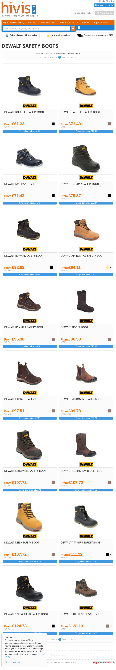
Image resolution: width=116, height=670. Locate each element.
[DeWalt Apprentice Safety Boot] (86, 229)
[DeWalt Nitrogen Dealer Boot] (86, 373)
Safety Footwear (48, 22)
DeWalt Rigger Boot (74, 327)
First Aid (85, 22)
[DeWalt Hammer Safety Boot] (30, 301)
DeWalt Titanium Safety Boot (80, 542)
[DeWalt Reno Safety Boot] (30, 516)
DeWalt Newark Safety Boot (23, 255)
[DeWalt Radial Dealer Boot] (30, 373)
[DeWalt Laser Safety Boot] (30, 158)
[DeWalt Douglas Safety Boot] (30, 86)
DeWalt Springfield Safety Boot (26, 614)
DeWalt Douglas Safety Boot (24, 112)
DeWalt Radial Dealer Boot (23, 399)
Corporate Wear (100, 22)
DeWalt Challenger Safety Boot (83, 614)
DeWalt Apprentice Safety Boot (82, 255)
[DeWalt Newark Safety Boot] (30, 229)
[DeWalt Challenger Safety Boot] (86, 588)
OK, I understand (12, 662)
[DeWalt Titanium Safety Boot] (86, 516)
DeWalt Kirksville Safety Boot (25, 470)
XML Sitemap (65, 662)
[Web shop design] (103, 662)
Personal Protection (69, 22)
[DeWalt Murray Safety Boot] (86, 158)
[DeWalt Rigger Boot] (86, 301)
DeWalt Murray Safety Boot (80, 183)
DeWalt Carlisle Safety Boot (80, 112)
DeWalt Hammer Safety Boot (23, 327)
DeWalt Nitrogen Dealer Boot (81, 399)
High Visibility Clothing (13, 22)
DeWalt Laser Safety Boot (22, 183)
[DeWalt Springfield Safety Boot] (30, 588)
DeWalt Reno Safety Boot (21, 542)
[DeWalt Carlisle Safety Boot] (86, 86)
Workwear (32, 22)
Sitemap (57, 662)
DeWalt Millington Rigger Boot (82, 470)
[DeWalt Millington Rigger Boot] (86, 444)
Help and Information (58, 655)
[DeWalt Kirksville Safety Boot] (30, 444)
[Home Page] (19, 8)
